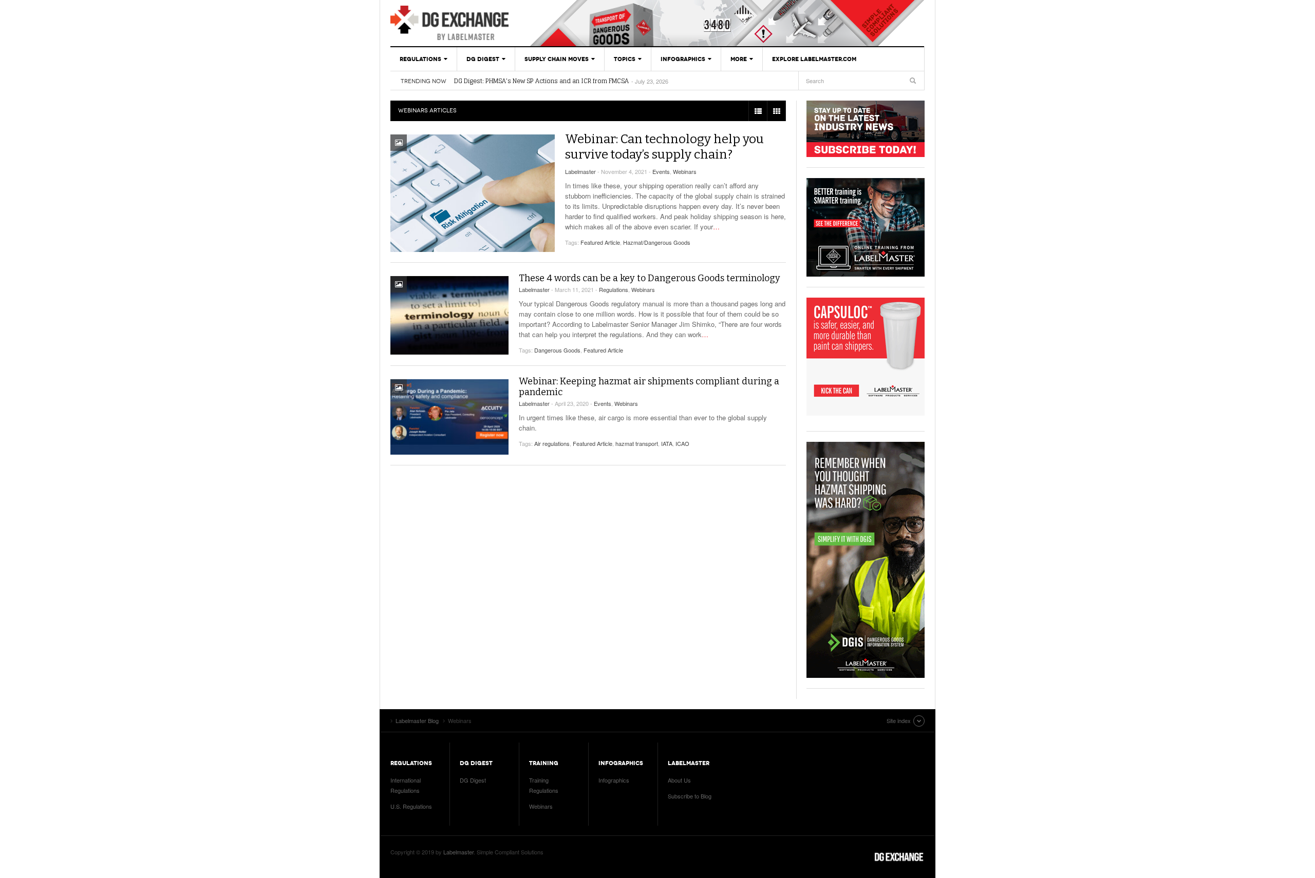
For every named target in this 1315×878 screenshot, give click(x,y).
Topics (624, 59)
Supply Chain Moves (556, 59)
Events (661, 171)
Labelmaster (580, 171)
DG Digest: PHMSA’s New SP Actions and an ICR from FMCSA (541, 81)
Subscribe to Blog (689, 796)
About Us (679, 780)
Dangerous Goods (557, 350)
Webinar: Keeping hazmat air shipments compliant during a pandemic (649, 387)
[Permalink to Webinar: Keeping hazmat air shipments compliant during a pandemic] (449, 417)
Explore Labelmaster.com (814, 59)
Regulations (420, 59)
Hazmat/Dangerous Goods (656, 242)
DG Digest (482, 59)
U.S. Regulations (411, 806)
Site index (899, 720)
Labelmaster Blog (449, 23)
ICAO (682, 443)
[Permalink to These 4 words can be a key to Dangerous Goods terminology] (449, 315)
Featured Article (600, 242)
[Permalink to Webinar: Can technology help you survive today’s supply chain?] (472, 193)
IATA (666, 443)
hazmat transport (636, 443)
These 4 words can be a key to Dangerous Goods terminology (649, 278)
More (738, 59)
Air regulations (552, 443)
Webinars (685, 171)
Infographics (683, 59)
